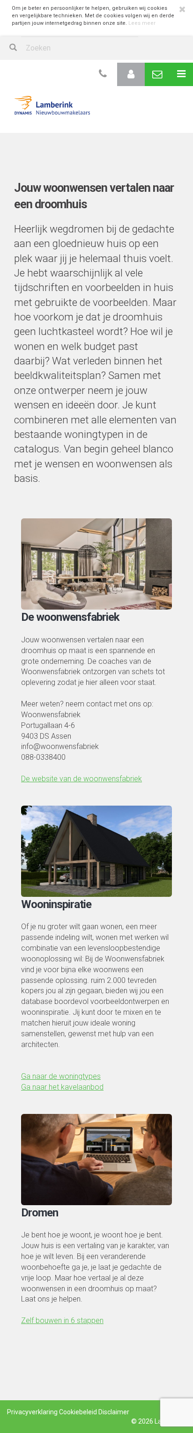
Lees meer (142, 23)
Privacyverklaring (32, 1412)
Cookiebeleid (78, 1412)
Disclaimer (113, 1412)
